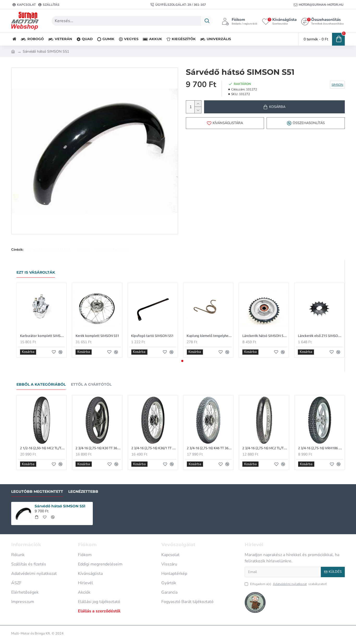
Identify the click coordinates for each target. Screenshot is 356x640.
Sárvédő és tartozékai (111, 249)
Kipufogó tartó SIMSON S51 (152, 336)
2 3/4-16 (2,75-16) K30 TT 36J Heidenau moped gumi (98, 448)
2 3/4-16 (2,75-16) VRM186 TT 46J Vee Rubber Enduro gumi (320, 448)
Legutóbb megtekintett (37, 491)
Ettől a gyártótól (91, 384)
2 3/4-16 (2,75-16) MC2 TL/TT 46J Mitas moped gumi (264, 448)
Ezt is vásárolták (35, 272)
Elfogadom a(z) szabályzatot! (288, 584)
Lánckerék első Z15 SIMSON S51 (320, 336)
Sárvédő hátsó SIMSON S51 (49, 249)
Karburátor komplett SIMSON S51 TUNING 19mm (42, 336)
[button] (179, 361)
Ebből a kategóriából (41, 384)
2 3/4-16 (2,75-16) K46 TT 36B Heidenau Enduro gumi (209, 448)
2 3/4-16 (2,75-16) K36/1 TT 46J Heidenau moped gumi (153, 448)
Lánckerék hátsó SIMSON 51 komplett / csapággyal (264, 336)
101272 (83, 249)
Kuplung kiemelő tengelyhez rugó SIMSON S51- (209, 336)
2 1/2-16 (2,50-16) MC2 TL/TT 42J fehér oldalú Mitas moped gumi (42, 448)
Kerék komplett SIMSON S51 (97, 336)
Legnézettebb (83, 491)
